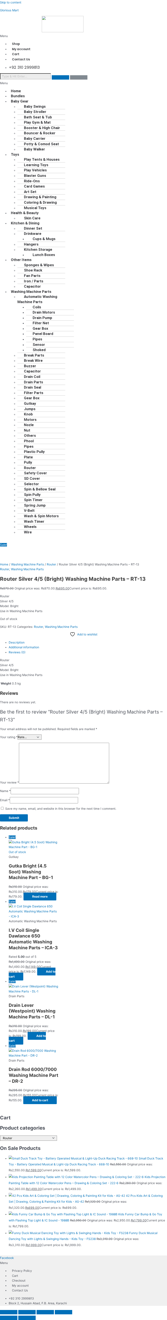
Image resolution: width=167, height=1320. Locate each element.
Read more (40, 896)
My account (20, 1285)
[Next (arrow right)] (27, 1318)
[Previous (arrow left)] (8, 1318)
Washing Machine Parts (27, 564)
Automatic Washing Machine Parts (37, 299)
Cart (15, 1275)
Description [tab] (17, 642)
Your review (9, 782)
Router (51, 564)
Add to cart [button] (40, 1100)
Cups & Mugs (44, 239)
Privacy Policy (22, 1270)
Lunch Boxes (44, 255)
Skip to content (10, 2)
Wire (28, 532)
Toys (15, 154)
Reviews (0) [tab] (17, 652)
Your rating (9, 737)
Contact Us (21, 59)
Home (4, 564)
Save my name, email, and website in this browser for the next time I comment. (60, 808)
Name (5, 791)
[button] (83, 36)
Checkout (18, 1280)
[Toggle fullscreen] (27, 1312)
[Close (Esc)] (63, 1312)
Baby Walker (34, 149)
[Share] (45, 1312)
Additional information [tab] (24, 647)
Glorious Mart (9, 10)
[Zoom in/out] (8, 1312)
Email (5, 800)
